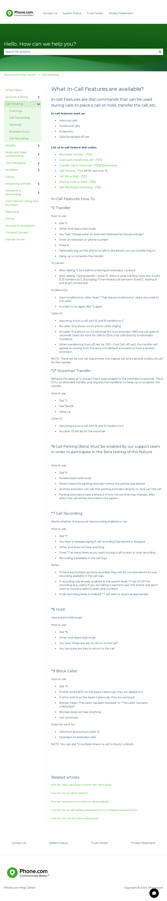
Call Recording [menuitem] (18, 138)
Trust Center (95, 13)
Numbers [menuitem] (12, 169)
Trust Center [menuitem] (99, 843)
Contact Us (50, 13)
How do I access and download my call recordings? (80, 801)
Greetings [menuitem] (15, 110)
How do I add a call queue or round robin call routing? (81, 784)
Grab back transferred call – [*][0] (80, 159)
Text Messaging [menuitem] (16, 163)
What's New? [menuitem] (14, 90)
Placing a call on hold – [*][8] (77, 181)
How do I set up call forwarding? (69, 793)
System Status (72, 13)
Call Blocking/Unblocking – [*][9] (80, 187)
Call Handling (50, 74)
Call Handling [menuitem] (14, 103)
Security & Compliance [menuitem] (20, 225)
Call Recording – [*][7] (73, 176)
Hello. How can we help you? (40, 44)
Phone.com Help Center (20, 74)
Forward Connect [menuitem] (17, 232)
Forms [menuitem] (10, 218)
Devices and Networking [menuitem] (13, 192)
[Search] (160, 52)
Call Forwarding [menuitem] (19, 117)
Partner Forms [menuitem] (15, 239)
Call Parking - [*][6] (71, 170)
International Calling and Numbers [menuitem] (22, 203)
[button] (38, 97)
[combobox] (80, 52)
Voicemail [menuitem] (15, 124)
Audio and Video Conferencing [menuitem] (16, 154)
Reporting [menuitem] (12, 211)
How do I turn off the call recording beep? (75, 818)
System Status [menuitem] (58, 843)
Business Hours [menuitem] (19, 131)
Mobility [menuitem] (11, 145)
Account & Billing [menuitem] (17, 97)
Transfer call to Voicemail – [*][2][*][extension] (88, 165)
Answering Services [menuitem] (18, 183)
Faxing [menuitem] (10, 176)
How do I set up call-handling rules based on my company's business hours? (94, 810)
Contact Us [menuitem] (19, 843)
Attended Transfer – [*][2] (75, 154)
